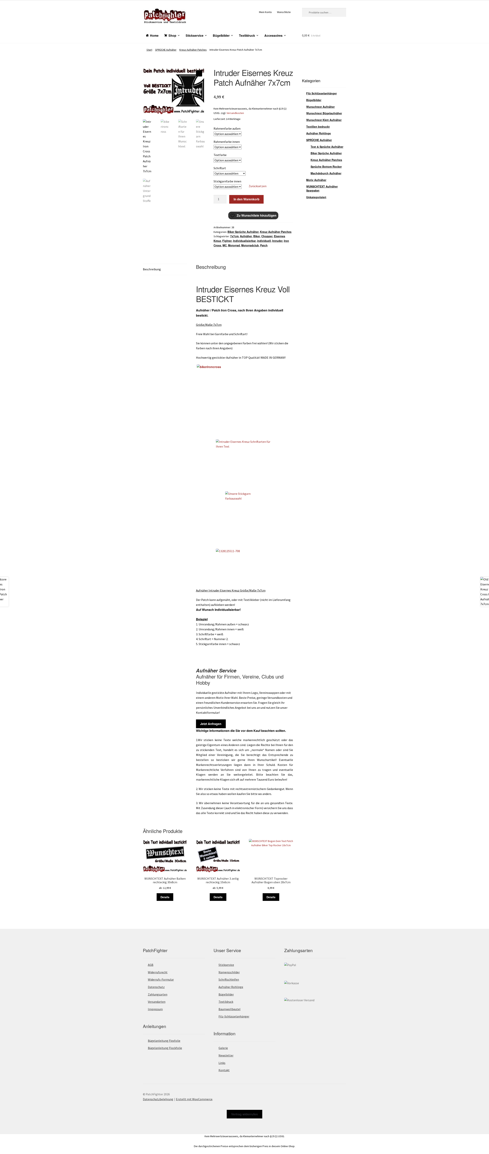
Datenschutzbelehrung (158, 1099)
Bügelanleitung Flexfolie (164, 1041)
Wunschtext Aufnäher (320, 107)
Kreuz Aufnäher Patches (193, 49)
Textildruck (247, 35)
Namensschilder (229, 972)
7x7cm (234, 236)
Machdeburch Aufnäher (326, 173)
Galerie (223, 1048)
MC (225, 245)
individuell (264, 241)
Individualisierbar (244, 241)
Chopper (267, 236)
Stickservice (194, 35)
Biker (256, 236)
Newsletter (226, 1055)
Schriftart (220, 168)
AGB (150, 965)
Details (164, 897)
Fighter (227, 241)
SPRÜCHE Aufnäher (165, 49)
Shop (172, 35)
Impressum (155, 1009)
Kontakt (224, 1070)
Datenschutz (156, 987)
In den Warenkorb (246, 199)
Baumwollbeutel (229, 1009)
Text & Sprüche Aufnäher (327, 147)
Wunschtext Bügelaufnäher (324, 113)
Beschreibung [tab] (152, 269)
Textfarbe (220, 155)
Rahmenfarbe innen (227, 142)
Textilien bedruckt (318, 126)
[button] (199, 73)
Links (222, 1063)
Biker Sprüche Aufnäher (243, 232)
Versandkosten (235, 113)
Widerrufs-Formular (161, 979)
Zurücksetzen (257, 186)
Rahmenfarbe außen (227, 128)
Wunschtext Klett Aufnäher (324, 120)
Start (149, 49)
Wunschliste (284, 12)
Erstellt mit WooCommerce (194, 1099)
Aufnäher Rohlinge (318, 133)
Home (154, 35)
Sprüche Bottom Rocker (326, 166)
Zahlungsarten (157, 994)
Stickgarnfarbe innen (227, 181)
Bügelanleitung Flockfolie (165, 1048)
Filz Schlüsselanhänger (321, 93)
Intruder (277, 241)
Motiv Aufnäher (316, 180)
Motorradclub (250, 245)
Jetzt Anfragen (210, 724)
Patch (264, 245)
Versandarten (156, 1002)
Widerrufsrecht (158, 972)
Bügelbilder (221, 35)
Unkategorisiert (316, 197)
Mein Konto (265, 12)
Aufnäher (246, 236)
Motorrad (234, 245)
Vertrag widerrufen (244, 1114)
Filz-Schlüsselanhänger (234, 1016)
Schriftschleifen (229, 979)
